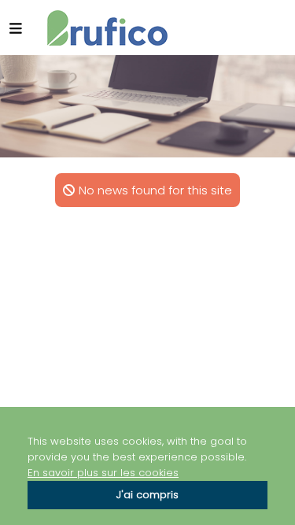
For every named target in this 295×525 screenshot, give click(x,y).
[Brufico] (107, 28)
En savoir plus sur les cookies (103, 472)
